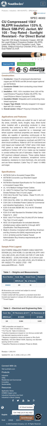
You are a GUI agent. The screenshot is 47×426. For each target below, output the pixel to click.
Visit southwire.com (8, 369)
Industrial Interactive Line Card (12, 395)
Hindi (3, 420)
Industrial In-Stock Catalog (11, 397)
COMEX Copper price (9, 393)
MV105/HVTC (22, 11)
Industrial (13, 11)
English (4, 414)
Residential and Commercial (11, 380)
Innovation (5, 382)
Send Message (26, 418)
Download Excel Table (26, 64)
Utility (3, 378)
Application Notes (8, 391)
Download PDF (8, 64)
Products (5, 11)
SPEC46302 (33, 11)
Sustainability (6, 384)
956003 (7, 285)
